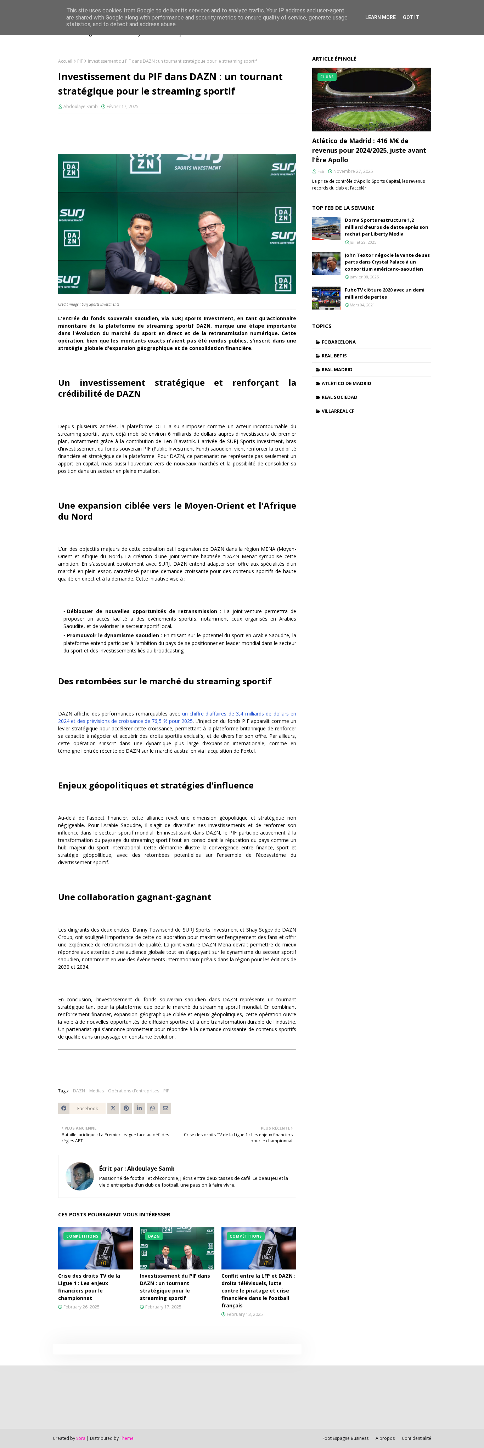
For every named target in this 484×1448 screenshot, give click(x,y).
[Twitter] (113, 1108)
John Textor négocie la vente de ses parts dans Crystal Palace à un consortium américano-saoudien (387, 262)
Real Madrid (337, 369)
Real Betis (334, 355)
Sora (80, 1438)
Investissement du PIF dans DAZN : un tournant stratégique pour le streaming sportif (175, 1286)
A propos (385, 1438)
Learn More (380, 17)
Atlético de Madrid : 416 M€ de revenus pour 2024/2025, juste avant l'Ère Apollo (369, 150)
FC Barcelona (339, 342)
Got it (411, 17)
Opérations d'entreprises (133, 1091)
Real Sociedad (340, 397)
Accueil (65, 61)
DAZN (79, 1091)
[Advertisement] (75, 1396)
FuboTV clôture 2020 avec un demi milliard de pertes (384, 293)
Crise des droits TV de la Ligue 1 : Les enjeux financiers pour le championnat (89, 1286)
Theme (127, 1438)
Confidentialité (416, 1438)
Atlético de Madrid (346, 383)
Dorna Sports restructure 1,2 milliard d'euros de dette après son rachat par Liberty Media (386, 227)
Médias (96, 1091)
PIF (80, 61)
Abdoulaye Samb (80, 106)
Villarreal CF (338, 411)
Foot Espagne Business (345, 1438)
